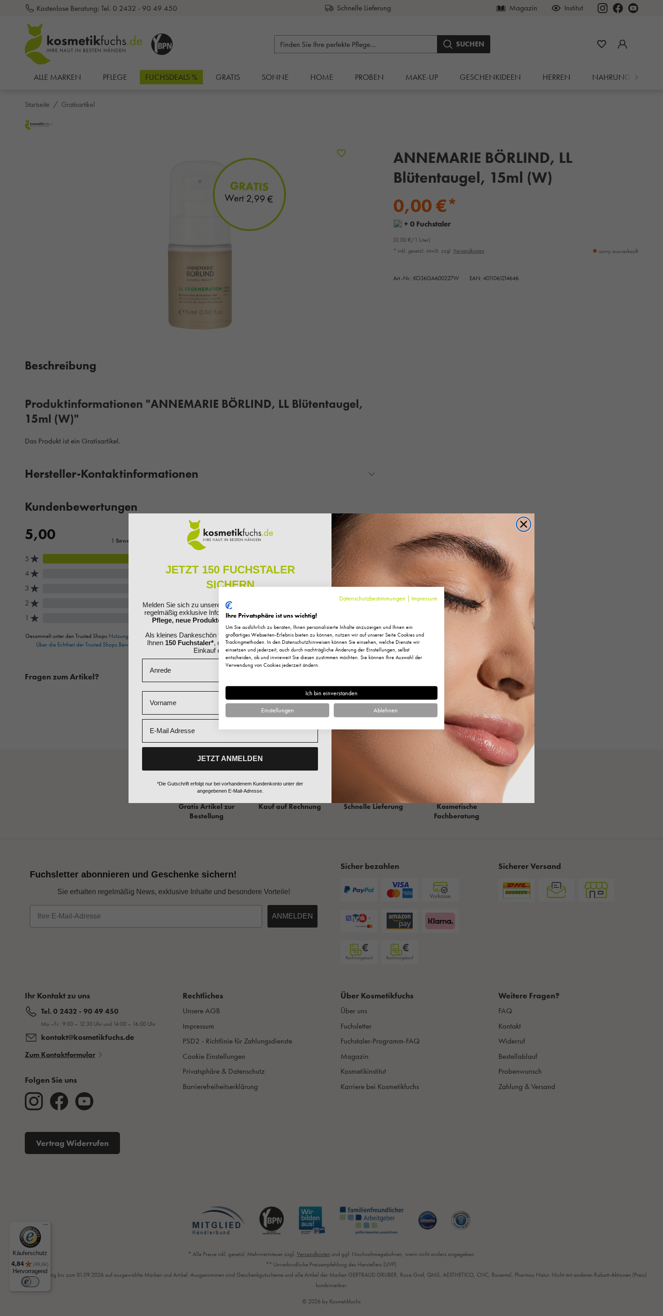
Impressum (424, 598)
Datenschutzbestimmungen (372, 598)
